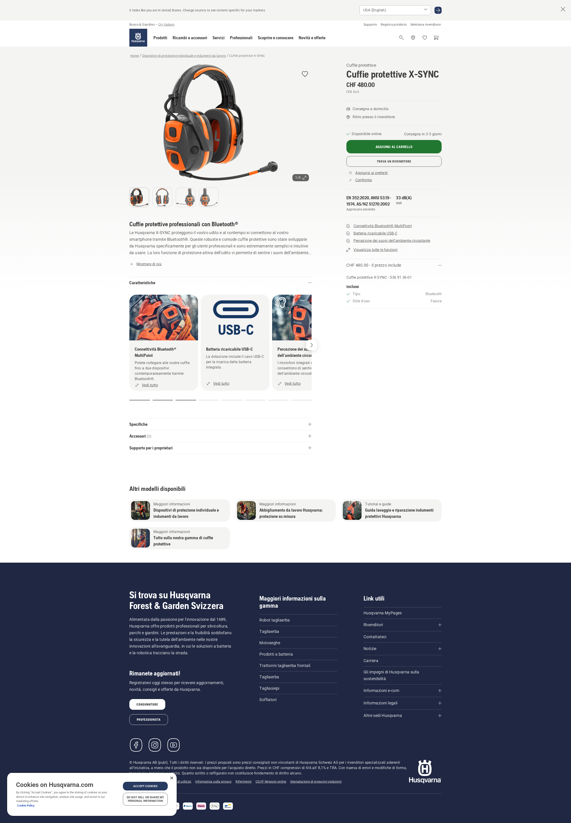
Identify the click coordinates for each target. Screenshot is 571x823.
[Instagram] (154, 745)
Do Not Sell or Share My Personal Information (145, 799)
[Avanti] (311, 345)
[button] (160, 38)
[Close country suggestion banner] (563, 9)
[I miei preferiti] (424, 37)
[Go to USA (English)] (438, 10)
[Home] (138, 38)
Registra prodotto (394, 24)
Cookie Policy (26, 805)
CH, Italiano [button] (166, 24)
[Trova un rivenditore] (413, 37)
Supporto (370, 24)
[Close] (172, 778)
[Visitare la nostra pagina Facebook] (136, 745)
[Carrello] (436, 37)
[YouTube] (173, 745)
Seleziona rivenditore (425, 24)
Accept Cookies (145, 786)
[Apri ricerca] (401, 37)
